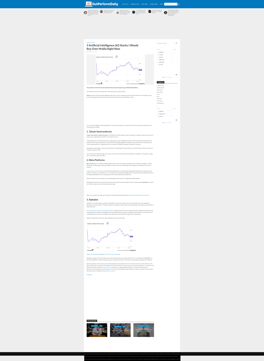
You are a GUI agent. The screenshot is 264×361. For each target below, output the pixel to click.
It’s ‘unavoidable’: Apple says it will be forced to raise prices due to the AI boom (141, 12)
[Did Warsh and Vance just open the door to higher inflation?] (149, 11)
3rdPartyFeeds (91, 42)
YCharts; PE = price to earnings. (112, 254)
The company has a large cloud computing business (100, 210)
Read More (89, 274)
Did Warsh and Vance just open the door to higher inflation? (157, 11)
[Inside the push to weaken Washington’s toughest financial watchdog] (101, 11)
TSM (109, 135)
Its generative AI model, (93, 171)
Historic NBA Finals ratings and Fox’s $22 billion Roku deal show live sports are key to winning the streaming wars (173, 13)
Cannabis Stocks (135, 4)
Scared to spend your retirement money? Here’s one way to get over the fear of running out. (125, 12)
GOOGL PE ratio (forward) (93, 254)
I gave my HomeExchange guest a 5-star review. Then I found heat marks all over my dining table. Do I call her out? (93, 13)
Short (161, 4)
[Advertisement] (132, 28)
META (97, 163)
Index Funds (144, 4)
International (154, 4)
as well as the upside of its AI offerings (139, 195)
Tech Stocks (125, 4)
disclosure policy (110, 271)
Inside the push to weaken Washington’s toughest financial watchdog (109, 11)
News (101, 325)
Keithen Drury (107, 267)
